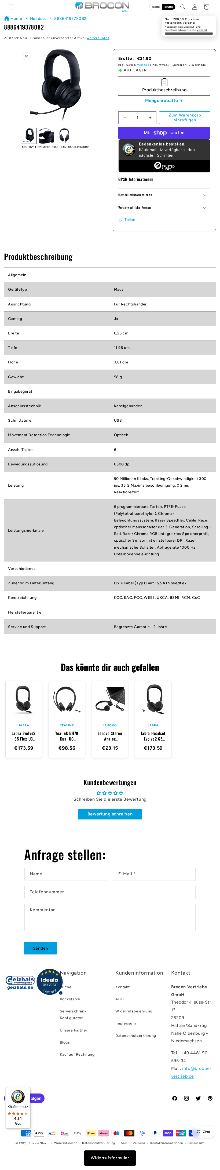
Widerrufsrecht (65, 1143)
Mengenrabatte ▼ (164, 100)
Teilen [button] (129, 219)
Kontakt (122, 987)
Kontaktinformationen (166, 1143)
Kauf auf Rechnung (77, 1054)
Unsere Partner (73, 1030)
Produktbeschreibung (164, 89)
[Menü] (27, 1090)
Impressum (125, 1023)
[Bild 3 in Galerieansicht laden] (64, 136)
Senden (40, 948)
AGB (119, 999)
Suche (66, 987)
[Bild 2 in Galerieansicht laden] (46, 136)
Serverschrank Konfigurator (73, 1014)
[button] (11, 7)
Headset (38, 18)
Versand (202, 29)
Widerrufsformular (110, 1157)
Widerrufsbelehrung (133, 1011)
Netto (156, 7)
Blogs (65, 1042)
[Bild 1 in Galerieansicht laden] (28, 136)
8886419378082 (70, 18)
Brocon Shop (38, 1143)
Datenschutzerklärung (135, 1035)
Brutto (168, 7)
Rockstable (70, 999)
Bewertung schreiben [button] (110, 814)
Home (16, 18)
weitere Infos (98, 38)
